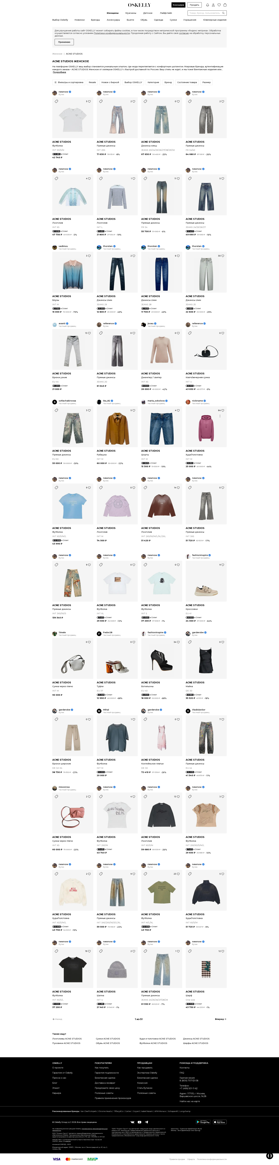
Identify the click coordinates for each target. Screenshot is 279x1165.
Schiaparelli (173, 1111)
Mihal (106, 710)
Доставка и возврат (105, 1083)
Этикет (56, 1088)
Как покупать (102, 1067)
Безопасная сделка (105, 1078)
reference (108, 323)
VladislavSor (198, 710)
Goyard (136, 1111)
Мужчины (130, 13)
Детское (147, 13)
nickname (197, 401)
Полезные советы (104, 1093)
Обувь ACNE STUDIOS (108, 1043)
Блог (54, 1083)
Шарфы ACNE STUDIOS (195, 1043)
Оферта (191, 1159)
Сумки (173, 20)
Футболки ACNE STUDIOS (153, 1043)
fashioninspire (200, 555)
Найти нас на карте (190, 1101)
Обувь (144, 20)
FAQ (182, 1072)
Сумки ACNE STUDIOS (108, 1038)
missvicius (64, 787)
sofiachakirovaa (67, 401)
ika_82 (106, 401)
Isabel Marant (147, 1111)
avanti (62, 323)
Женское (57, 53)
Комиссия (142, 1083)
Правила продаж (177, 1159)
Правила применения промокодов (113, 1098)
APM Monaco (160, 1111)
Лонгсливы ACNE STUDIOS (67, 1038)
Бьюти (130, 20)
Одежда (158, 20)
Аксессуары (113, 20)
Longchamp (185, 1111)
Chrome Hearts (105, 1111)
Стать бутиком (144, 1088)
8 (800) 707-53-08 (189, 1080)
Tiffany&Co (118, 1111)
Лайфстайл (166, 13)
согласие (184, 33)
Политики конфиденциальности (112, 33)
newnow (63, 92)
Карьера (56, 1093)
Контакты (184, 1067)
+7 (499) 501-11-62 (188, 1088)
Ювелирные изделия (214, 20)
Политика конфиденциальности (212, 1159)
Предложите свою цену (107, 1088)
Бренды (95, 20)
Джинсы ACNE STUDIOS (196, 1038)
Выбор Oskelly (60, 20)
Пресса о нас (59, 1078)
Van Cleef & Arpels (88, 1111)
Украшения (189, 20)
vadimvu (63, 246)
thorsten (108, 246)
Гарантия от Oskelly (62, 1072)
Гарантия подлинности (107, 1072)
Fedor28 (107, 632)
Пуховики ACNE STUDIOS (66, 1043)
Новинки (80, 20)
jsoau (150, 323)
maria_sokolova (156, 401)
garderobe (198, 632)
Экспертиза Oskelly (147, 1072)
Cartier (128, 1111)
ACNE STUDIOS (61, 141)
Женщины (113, 13)
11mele (62, 632)
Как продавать (144, 1067)
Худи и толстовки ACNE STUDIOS (158, 1038)
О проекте (57, 1067)
